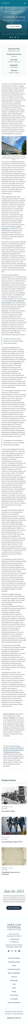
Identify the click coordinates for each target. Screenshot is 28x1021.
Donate (14, 991)
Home (3, 34)
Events (14, 965)
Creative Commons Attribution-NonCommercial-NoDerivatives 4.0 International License (13, 750)
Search (14, 988)
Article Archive (10, 34)
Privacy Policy (14, 995)
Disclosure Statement (14, 1002)
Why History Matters (14, 958)
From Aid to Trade (8, 811)
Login (14, 984)
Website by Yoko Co (14, 1018)
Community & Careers (14, 969)
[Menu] (24, 3)
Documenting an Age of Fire (12, 842)
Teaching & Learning (14, 962)
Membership (14, 980)
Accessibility (14, 999)
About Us (14, 976)
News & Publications (14, 973)
